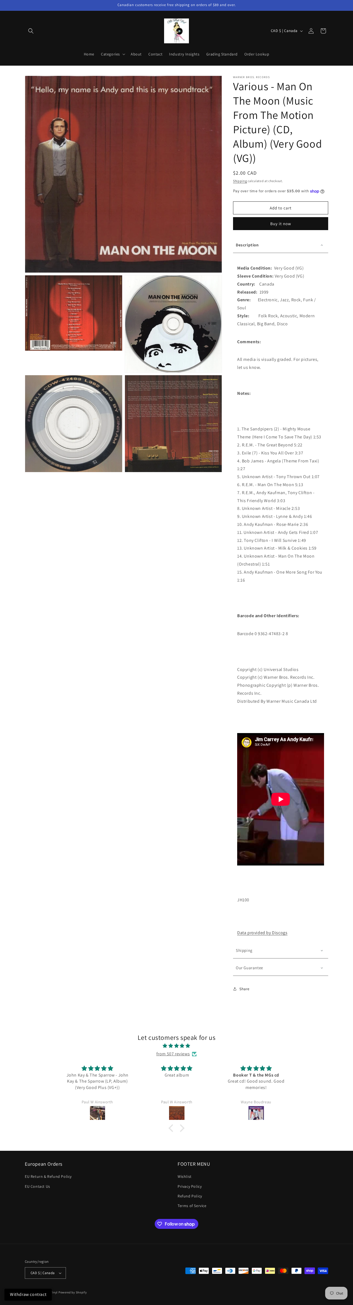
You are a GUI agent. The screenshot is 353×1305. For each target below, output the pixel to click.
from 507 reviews (173, 1054)
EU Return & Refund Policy (48, 1176)
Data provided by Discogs (262, 933)
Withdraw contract (28, 1294)
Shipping (240, 181)
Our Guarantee (249, 967)
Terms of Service (192, 1205)
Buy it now (280, 223)
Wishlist (185, 1176)
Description (247, 244)
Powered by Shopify (72, 1292)
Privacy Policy (190, 1186)
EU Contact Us (37, 1186)
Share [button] (244, 988)
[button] (31, 31)
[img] (176, 1046)
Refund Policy (190, 1196)
